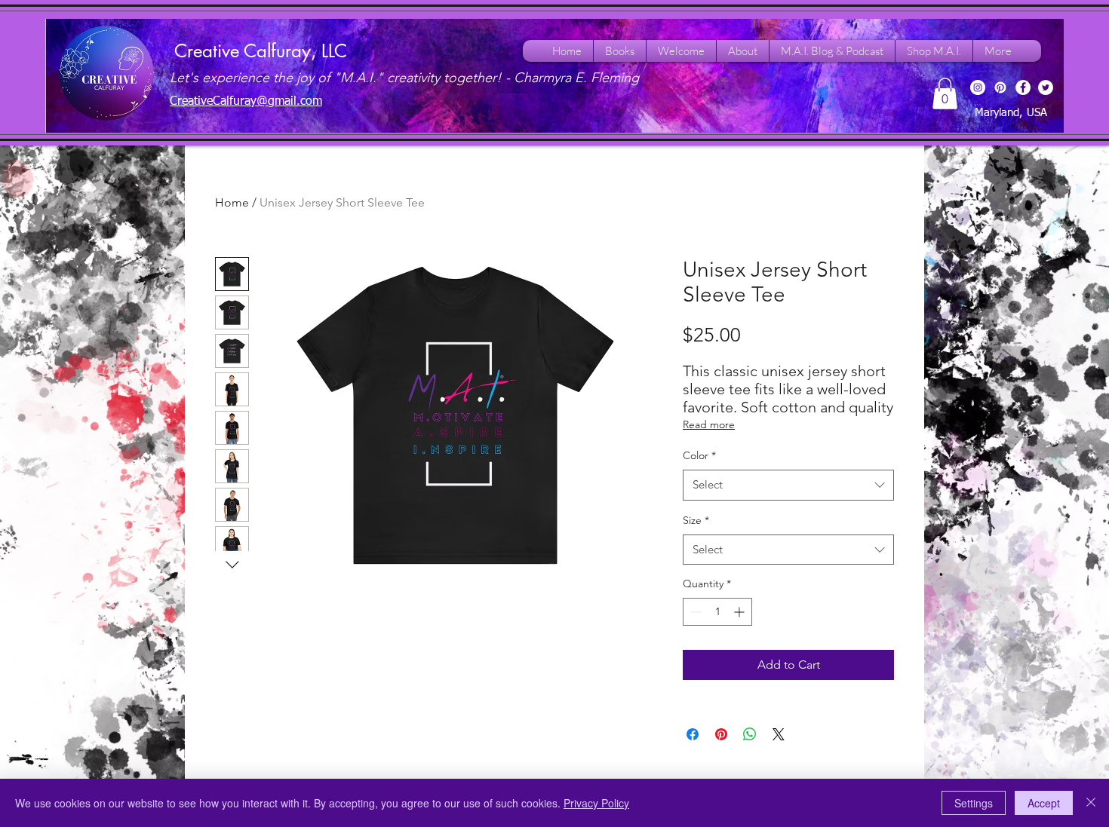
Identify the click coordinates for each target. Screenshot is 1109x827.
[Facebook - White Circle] (1023, 87)
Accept (1044, 802)
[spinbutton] (717, 612)
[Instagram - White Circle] (977, 87)
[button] (945, 93)
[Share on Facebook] (693, 734)
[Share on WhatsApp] (750, 734)
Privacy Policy (596, 802)
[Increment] (740, 612)
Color (699, 455)
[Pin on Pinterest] (721, 734)
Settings (973, 802)
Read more (709, 424)
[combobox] (788, 485)
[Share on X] (779, 734)
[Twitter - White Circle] (1045, 87)
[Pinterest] (1000, 87)
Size (696, 520)
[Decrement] (694, 612)
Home (232, 202)
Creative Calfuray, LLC (260, 51)
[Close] (1091, 803)
